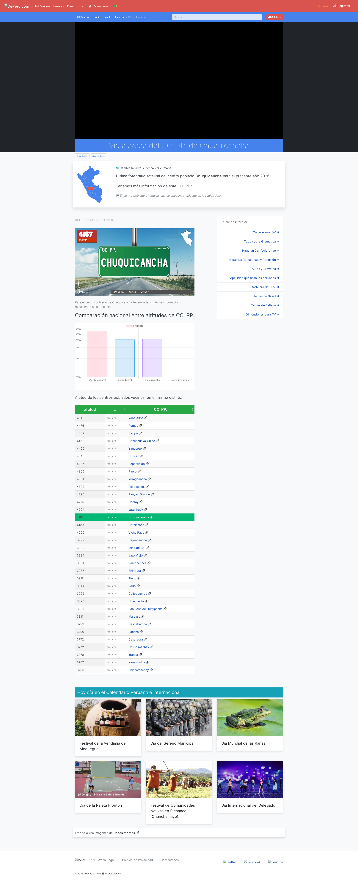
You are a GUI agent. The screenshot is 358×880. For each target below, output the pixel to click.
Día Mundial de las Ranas (243, 743)
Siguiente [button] (97, 156)
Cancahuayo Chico (141, 441)
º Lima (321, 6)
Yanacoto (135, 448)
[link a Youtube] (275, 862)
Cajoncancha (137, 540)
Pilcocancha (136, 487)
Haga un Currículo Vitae (259, 250)
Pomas (133, 425)
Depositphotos (124, 833)
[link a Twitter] (229, 862)
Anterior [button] (83, 156)
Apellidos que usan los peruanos (253, 278)
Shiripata (134, 571)
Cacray (133, 502)
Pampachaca (137, 563)
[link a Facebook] (252, 862)
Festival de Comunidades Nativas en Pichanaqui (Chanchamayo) (172, 811)
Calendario (100, 6)
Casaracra (135, 639)
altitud (90, 409)
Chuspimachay (138, 647)
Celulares (276, 17)
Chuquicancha (138, 517)
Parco (132, 471)
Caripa (133, 433)
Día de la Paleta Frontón (101, 805)
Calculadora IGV (265, 232)
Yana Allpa (135, 418)
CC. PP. (160, 409)
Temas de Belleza (264, 305)
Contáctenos (170, 860)
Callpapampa (137, 593)
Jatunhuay (135, 509)
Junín (97, 17)
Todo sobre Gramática (260, 241)
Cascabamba (137, 624)
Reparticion (136, 464)
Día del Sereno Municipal (172, 743)
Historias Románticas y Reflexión (253, 259)
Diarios (44, 6)
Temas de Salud (265, 296)
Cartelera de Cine (264, 287)
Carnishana (136, 525)
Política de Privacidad (137, 860)
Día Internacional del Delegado (248, 805)
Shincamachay (138, 670)
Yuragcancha (137, 479)
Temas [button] (57, 6)
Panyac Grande (139, 494)
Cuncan (133, 456)
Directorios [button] (75, 6)
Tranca (133, 655)
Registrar (343, 6)
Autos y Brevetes (264, 269)
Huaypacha (136, 601)
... (115, 409)
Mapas (85, 17)
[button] (115, 6)
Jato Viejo (135, 555)
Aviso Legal (106, 860)
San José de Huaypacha (145, 609)
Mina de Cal (136, 548)
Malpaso (134, 616)
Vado (132, 586)
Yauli (107, 17)
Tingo (132, 578)
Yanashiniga (136, 662)
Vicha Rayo (136, 532)
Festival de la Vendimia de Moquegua (103, 746)
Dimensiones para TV (261, 314)
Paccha (119, 17)
